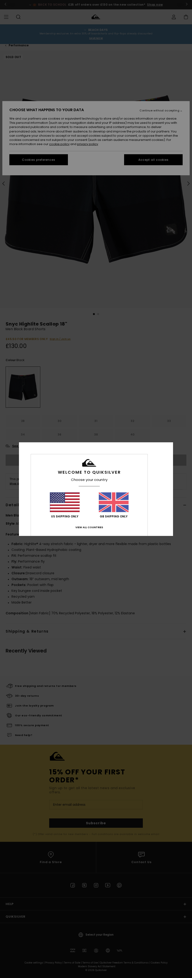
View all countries (89, 527)
